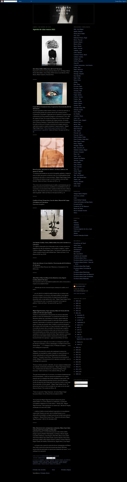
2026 (77, 301)
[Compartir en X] (51, 458)
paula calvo (45, 463)
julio (78, 327)
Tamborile (76, 225)
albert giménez (49, 459)
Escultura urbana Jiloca (80, 258)
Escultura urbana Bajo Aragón (82, 266)
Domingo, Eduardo (79, 73)
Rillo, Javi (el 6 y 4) (79, 147)
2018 (77, 352)
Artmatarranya (77, 249)
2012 (77, 366)
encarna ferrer (38, 461)
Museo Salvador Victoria (80, 210)
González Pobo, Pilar (79, 107)
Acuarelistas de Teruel (80, 243)
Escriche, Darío (78, 86)
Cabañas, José (78, 50)
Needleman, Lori (78, 126)
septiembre (80, 322)
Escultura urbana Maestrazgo (82, 272)
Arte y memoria (78, 247)
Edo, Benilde (77, 76)
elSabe (75, 82)
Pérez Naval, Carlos (79, 141)
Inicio (53, 469)
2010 (77, 371)
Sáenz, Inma (77, 156)
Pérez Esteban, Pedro (80, 137)
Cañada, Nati (77, 59)
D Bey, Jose (77, 67)
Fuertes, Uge (77, 99)
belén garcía (59, 459)
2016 (77, 357)
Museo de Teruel (78, 208)
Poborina (76, 222)
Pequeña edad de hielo (63, 10)
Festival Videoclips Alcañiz (81, 235)
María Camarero (53, 462)
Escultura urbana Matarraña (81, 278)
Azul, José (76, 35)
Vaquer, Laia (77, 179)
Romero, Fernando (79, 152)
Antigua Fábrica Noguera (80, 193)
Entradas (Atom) (45, 473)
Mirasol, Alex (77, 122)
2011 (77, 369)
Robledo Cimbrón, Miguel (80, 150)
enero (79, 344)
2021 (77, 313)
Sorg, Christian (78, 164)
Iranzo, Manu (77, 111)
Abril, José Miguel (78, 29)
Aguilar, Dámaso (78, 31)
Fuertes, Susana (78, 97)
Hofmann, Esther (78, 109)
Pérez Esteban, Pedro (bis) (81, 139)
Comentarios (79, 385)
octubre (79, 320)
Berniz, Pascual (78, 40)
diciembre (80, 315)
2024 (77, 305)
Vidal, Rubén (77, 183)
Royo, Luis (76, 154)
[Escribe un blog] (49, 458)
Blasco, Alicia (77, 44)
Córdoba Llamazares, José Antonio (83, 65)
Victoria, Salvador (78, 181)
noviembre (80, 317)
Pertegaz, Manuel (78, 145)
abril (78, 334)
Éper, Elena (77, 84)
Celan (75, 198)
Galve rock (77, 231)
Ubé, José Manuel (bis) (80, 177)
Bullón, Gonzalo (78, 48)
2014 (77, 362)
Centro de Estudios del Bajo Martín (83, 202)
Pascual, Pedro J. (78, 135)
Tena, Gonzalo (78, 167)
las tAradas (77, 114)
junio (78, 329)
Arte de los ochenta (79, 196)
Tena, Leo (76, 169)
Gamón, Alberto (78, 103)
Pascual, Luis (77, 133)
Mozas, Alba (77, 124)
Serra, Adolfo (77, 162)
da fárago (67, 459)
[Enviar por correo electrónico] (47, 458)
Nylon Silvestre (78, 128)
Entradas (78, 382)
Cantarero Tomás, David (80, 54)
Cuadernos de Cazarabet (80, 256)
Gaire (75, 220)
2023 (77, 308)
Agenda (42, 459)
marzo (79, 337)
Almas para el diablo (79, 33)
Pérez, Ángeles (78, 143)
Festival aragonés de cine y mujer (83, 229)
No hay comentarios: (39, 457)
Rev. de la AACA (78, 254)
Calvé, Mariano (78, 52)
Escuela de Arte (78, 204)
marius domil (37, 463)
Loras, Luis (77, 118)
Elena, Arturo (77, 80)
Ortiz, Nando (77, 131)
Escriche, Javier (78, 88)
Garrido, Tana (77, 105)
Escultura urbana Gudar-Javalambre (83, 276)
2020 (77, 347)
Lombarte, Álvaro (78, 116)
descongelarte (80, 286)
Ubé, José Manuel (78, 175)
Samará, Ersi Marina (79, 158)
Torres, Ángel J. (78, 171)
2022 (77, 310)
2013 (77, 364)
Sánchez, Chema (78, 160)
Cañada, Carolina (78, 57)
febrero (79, 342)
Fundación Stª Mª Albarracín (81, 206)
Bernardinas (77, 251)
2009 (77, 374)
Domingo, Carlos (78, 71)
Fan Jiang (46, 461)
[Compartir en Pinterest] (54, 458)
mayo (79, 332)
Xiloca (75, 212)
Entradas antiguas (66, 469)
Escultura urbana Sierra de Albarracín (84, 274)
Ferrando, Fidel (78, 90)
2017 (77, 354)
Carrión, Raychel (78, 61)
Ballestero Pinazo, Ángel (80, 37)
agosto (79, 325)
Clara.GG (76, 63)
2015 (77, 359)
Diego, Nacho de (78, 69)
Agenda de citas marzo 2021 (44, 29)
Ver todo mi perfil (79, 293)
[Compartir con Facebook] (53, 458)
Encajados (76, 227)
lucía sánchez (43, 462)
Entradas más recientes (39, 469)
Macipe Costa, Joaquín (80, 120)
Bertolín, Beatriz (78, 42)
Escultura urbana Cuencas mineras (83, 260)
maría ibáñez (63, 462)
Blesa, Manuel (77, 46)
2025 (77, 303)
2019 (77, 350)
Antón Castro (77, 245)
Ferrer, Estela (77, 93)
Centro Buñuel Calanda (80, 200)
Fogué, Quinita (78, 95)
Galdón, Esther (78, 101)
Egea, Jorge (77, 78)
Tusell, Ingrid (77, 173)
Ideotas (76, 233)
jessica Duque (54, 461)
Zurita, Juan (77, 186)
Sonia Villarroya (55, 463)
